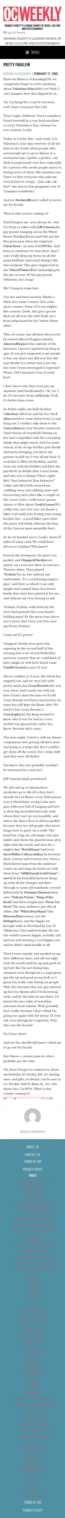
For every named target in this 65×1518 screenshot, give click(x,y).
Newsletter (32, 1386)
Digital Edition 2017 (34, 1372)
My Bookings (34, 1295)
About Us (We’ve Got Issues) (32, 1180)
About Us (32, 1146)
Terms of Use (32, 1161)
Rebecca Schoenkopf (17, 73)
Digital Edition (32, 1367)
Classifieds (32, 1354)
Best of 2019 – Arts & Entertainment (34, 1244)
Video (32, 1489)
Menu (35, 52)
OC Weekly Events (32, 1444)
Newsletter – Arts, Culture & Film (34, 1398)
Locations (34, 1289)
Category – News (32, 1348)
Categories (34, 1282)
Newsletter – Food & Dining (34, 1424)
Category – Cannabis (32, 1322)
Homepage (32, 1380)
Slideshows (32, 1457)
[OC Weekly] (14, 32)
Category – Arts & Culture (32, 1315)
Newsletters (32, 1393)
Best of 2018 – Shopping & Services (35, 1224)
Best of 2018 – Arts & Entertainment (34, 1205)
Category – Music (32, 1341)
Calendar (32, 1277)
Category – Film (32, 1328)
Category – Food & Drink (32, 1335)
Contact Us (32, 1154)
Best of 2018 (32, 1199)
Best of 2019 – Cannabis (34, 1250)
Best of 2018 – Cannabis (34, 1211)
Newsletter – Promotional (34, 1437)
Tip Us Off (32, 1483)
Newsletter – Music (34, 1430)
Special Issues (32, 1464)
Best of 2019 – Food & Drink (34, 1256)
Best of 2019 (32, 1238)
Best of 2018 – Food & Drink (34, 1218)
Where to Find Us (32, 1496)
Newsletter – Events (34, 1411)
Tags (34, 1302)
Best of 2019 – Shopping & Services (35, 1263)
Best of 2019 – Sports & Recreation (34, 1269)
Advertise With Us (32, 1187)
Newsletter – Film (34, 1417)
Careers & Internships (33, 1309)
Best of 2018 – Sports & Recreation (34, 1231)
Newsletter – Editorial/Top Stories (34, 1405)
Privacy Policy (32, 1169)
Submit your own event (32, 1470)
